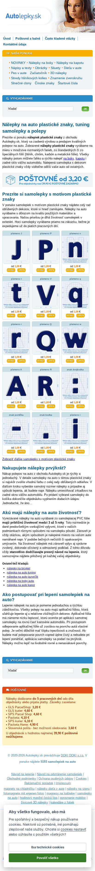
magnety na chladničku (19, 788)
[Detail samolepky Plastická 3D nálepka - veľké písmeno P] (40, 269)
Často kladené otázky (60, 38)
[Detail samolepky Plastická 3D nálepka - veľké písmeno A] (11, 405)
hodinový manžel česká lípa (38, 797)
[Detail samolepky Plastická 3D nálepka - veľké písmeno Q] (40, 360)
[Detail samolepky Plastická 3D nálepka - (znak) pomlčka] (11, 451)
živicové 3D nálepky (34, 802)
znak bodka (46, 415)
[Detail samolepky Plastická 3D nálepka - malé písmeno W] (70, 360)
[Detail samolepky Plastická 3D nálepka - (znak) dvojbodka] (70, 405)
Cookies (81, 778)
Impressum (63, 783)
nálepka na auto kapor (21, 585)
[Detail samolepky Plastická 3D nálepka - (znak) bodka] (40, 451)
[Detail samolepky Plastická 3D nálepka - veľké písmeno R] (40, 405)
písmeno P (46, 233)
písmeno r (16, 324)
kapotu (80, 158)
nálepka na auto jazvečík (22, 576)
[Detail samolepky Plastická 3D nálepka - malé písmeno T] (11, 314)
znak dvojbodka (75, 369)
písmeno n (75, 233)
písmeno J (16, 233)
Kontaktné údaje (14, 44)
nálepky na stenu (78, 788)
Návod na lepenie (22, 774)
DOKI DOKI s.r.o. (72, 755)
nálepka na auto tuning (21, 572)
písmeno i (75, 415)
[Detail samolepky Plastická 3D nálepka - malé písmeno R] (11, 360)
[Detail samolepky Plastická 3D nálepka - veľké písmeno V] (40, 314)
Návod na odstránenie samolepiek (59, 774)
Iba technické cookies (47, 847)
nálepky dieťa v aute (50, 788)
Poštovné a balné (27, 38)
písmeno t (16, 279)
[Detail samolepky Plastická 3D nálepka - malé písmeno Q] (70, 314)
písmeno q (75, 279)
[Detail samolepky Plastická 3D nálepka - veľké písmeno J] (11, 269)
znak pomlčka (16, 415)
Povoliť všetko (47, 858)
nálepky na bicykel (18, 568)
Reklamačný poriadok (38, 783)
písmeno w (75, 324)
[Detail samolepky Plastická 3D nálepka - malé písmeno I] (70, 451)
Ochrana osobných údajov (56, 778)
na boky (68, 158)
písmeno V (46, 279)
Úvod (7, 38)
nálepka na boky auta (20, 581)
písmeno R (46, 369)
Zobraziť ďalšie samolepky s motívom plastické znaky (38, 459)
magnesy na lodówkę (61, 793)
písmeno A (16, 369)
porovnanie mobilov (73, 797)
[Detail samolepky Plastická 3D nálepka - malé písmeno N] (70, 269)
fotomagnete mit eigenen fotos (23, 793)
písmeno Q (46, 324)
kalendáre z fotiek (62, 802)
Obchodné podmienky (21, 778)
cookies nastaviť (73, 829)
